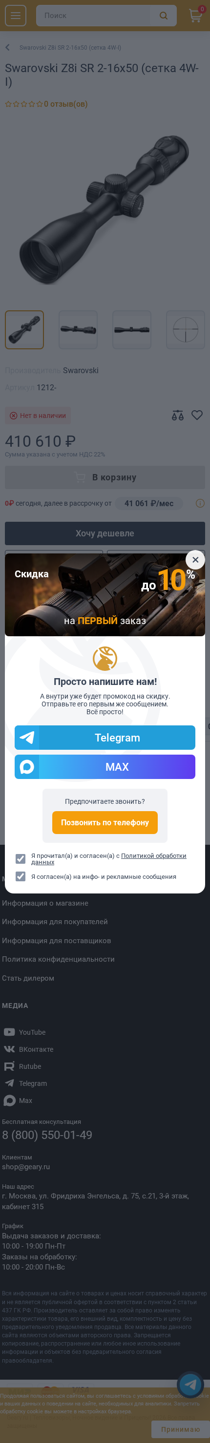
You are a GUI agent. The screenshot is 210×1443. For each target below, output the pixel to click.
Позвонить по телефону (105, 822)
